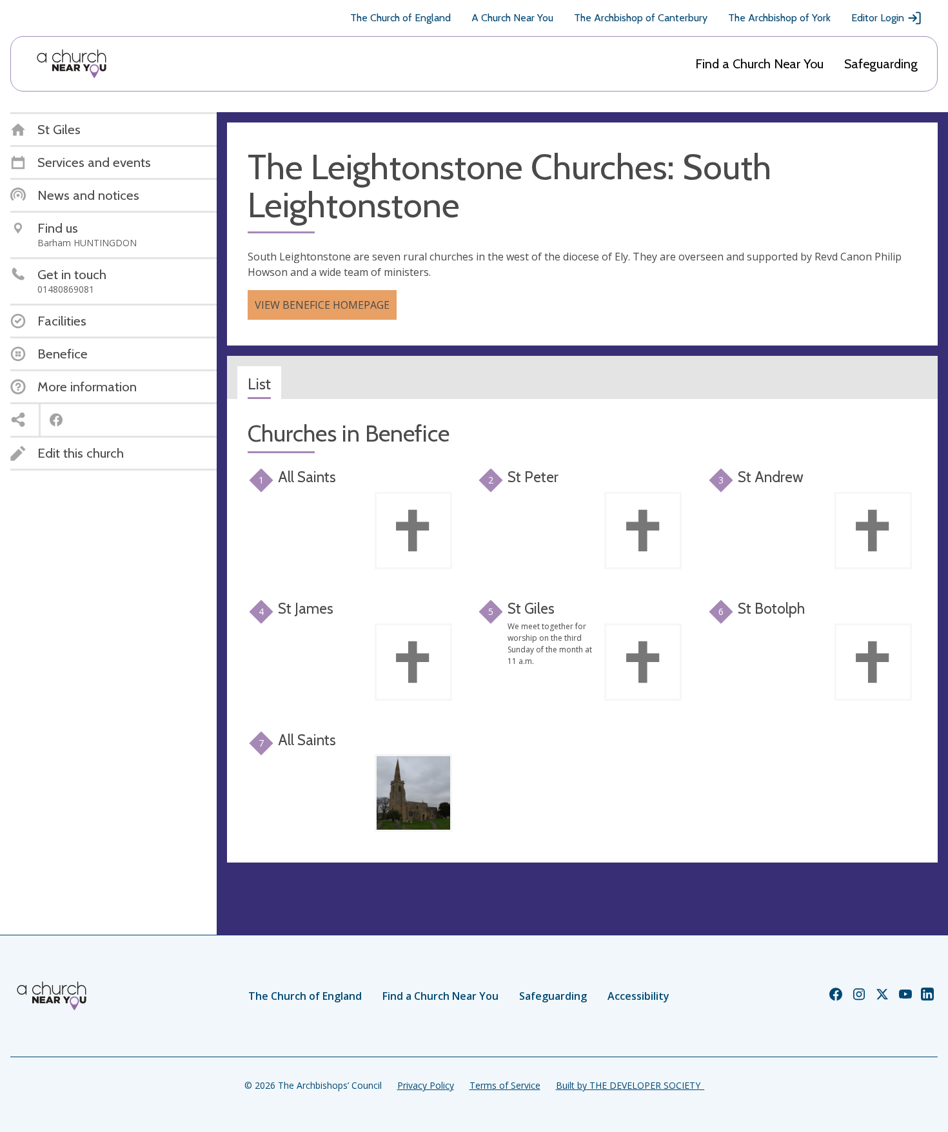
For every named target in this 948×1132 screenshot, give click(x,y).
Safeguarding (881, 64)
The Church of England (400, 18)
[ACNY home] (71, 64)
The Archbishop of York (779, 18)
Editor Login (877, 18)
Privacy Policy (425, 1085)
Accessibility (638, 996)
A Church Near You (512, 18)
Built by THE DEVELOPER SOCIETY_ (630, 1085)
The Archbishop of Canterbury (640, 18)
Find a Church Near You (759, 64)
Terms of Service (504, 1085)
